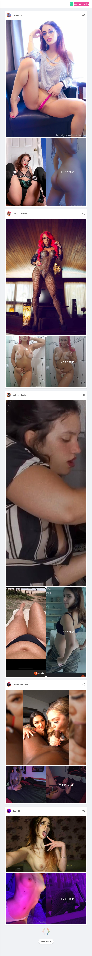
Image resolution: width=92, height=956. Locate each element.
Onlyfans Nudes (81, 4)
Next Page (46, 941)
